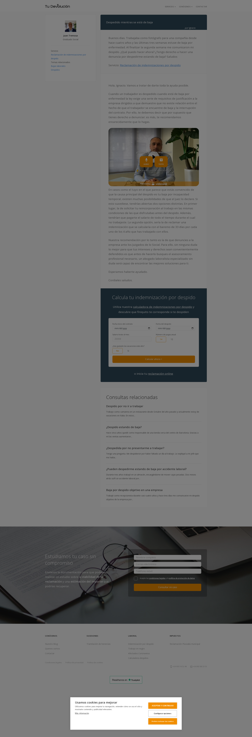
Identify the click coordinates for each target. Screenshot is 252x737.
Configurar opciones (162, 714)
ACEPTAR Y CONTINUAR (163, 706)
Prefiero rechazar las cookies (163, 721)
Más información (82, 713)
